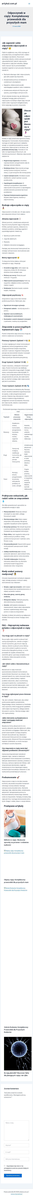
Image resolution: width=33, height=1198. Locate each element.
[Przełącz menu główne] (29, 4)
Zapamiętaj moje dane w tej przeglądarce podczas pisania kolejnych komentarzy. (16, 1168)
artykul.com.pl (9, 3)
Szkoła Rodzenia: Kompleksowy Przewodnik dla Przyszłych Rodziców (16, 1029)
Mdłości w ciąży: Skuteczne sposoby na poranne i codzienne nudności (16, 842)
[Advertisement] (16, 1110)
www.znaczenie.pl (16, 1194)
